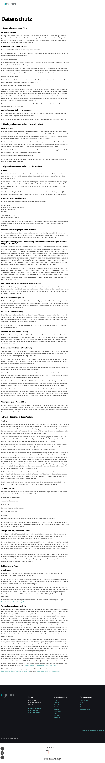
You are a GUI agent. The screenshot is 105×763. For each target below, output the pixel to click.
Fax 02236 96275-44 (34, 712)
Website (56, 707)
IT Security (57, 717)
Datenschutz (94, 730)
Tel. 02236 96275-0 (33, 710)
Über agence (84, 700)
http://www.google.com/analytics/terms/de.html (15, 671)
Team (81, 703)
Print (55, 713)
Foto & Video (57, 715)
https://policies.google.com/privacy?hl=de (13, 602)
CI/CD (55, 700)
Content (56, 709)
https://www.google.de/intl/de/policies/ (48, 671)
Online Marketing (59, 705)
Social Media (57, 711)
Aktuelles (83, 705)
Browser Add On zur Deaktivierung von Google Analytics (41, 665)
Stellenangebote (85, 709)
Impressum (85, 730)
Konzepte (56, 703)
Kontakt (101, 730)
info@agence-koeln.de (34, 708)
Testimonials (84, 707)
